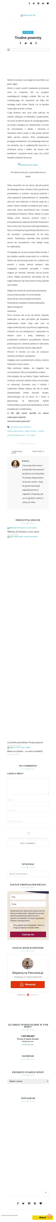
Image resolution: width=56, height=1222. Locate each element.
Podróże (28, 32)
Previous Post (16, 452)
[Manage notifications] (49, 1216)
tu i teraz (31, 435)
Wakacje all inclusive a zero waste (23, 531)
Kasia (25, 461)
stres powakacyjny (16, 435)
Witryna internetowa (15, 821)
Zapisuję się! (28, 934)
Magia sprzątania (15, 431)
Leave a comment (27, 443)
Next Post (37, 451)
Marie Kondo (31, 431)
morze (41, 431)
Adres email (12, 810)
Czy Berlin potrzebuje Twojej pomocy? (25, 742)
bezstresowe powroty (20, 427)
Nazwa (10, 800)
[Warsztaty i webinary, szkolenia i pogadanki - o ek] (28, 1137)
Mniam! (42, 1217)
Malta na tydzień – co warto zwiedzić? (25, 751)
